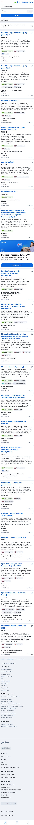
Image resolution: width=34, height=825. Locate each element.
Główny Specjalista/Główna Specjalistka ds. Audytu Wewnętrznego (11, 450)
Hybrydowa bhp (5, 688)
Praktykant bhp (5, 690)
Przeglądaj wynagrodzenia (8, 792)
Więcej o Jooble (6, 757)
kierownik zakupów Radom (8, 715)
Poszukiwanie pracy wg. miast (9, 726)
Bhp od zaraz (4, 683)
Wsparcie (4, 765)
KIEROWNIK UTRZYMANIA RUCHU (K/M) (13, 627)
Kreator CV (4, 795)
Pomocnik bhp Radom (6, 676)
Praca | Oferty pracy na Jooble (10, 767)
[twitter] (11, 803)
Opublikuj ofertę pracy (7, 774)
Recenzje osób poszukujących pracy (11, 790)
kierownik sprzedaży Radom (8, 713)
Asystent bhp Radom (6, 671)
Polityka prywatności (7, 815)
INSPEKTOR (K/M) (7, 162)
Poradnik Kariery (6, 787)
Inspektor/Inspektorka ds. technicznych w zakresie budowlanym (10, 273)
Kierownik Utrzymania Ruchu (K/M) (13, 537)
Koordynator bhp (5, 681)
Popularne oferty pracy (7, 724)
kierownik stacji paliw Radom (8, 708)
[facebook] (3, 803)
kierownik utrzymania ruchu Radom (10, 697)
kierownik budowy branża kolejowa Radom (12, 706)
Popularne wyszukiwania (8, 663)
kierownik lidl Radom (6, 699)
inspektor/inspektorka (9, 191)
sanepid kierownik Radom (8, 710)
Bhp (2, 678)
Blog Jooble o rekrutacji (8, 777)
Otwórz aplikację (27, 2)
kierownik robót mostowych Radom (10, 703)
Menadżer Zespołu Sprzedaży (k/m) (14, 367)
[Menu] (2, 2)
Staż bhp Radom (5, 674)
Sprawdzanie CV (6, 797)
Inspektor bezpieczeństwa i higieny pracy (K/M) (14, 34)
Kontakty (3, 759)
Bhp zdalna (4, 685)
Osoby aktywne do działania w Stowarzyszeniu (12, 514)
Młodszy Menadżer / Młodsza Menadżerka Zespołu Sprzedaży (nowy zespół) (13, 306)
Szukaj (17, 15)
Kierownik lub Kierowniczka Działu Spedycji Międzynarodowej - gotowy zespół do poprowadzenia (14, 336)
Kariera (3, 762)
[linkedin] (15, 803)
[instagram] (7, 803)
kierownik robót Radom (7, 701)
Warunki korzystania (7, 811)
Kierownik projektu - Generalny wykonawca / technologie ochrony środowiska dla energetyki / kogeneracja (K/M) (13, 214)
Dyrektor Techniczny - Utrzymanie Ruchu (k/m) (13, 594)
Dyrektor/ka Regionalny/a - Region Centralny (13, 422)
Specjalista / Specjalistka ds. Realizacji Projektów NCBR (11, 565)
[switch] (31, 26)
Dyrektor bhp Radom (6, 669)
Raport (31, 61)
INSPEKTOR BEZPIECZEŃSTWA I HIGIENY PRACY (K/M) (13, 128)
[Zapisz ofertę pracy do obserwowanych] (32, 33)
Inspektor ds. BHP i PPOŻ (10, 100)
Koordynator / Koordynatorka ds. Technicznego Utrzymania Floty (13, 396)
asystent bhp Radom (6, 717)
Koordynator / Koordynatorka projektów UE (11, 484)
